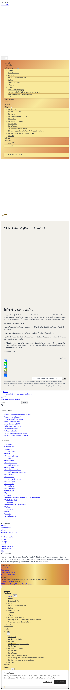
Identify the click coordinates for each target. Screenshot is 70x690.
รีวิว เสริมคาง (12, 124)
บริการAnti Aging (9, 451)
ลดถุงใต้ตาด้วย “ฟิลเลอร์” (12, 421)
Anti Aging (6, 381)
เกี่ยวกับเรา (8, 138)
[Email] (35, 372)
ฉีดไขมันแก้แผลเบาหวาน (13, 383)
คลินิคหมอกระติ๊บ (34, 381)
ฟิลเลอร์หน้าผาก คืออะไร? (12, 417)
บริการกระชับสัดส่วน (11, 456)
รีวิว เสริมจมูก (12, 126)
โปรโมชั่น (8, 65)
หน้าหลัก (8, 63)
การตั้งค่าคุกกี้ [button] (47, 682)
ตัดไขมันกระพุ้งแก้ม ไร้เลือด (30, 383)
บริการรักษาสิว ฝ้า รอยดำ (12, 479)
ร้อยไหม (10, 80)
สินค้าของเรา (9, 99)
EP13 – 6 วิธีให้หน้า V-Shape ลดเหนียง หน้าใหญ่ (16, 393)
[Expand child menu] (18, 68)
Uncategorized (9, 446)
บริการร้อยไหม (9, 477)
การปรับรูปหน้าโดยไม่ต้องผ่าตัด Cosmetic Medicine (24, 92)
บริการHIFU (8, 453)
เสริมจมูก (11, 87)
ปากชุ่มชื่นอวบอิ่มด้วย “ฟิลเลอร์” (14, 419)
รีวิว (5, 493)
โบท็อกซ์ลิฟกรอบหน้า (11, 428)
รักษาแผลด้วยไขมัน (22, 385)
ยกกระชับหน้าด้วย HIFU (12, 424)
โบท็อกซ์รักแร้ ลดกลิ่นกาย (12, 426)
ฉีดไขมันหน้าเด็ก (13, 73)
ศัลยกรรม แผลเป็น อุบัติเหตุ (45, 385)
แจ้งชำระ (8, 102)
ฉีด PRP (10, 70)
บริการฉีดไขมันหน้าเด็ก (11, 465)
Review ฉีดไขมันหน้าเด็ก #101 (10, 399)
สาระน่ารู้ (8, 104)
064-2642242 (5, 5)
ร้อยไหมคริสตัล (58, 383)
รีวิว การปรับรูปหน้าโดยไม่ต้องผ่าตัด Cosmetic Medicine (26, 131)
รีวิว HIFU (11, 136)
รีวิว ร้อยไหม (12, 119)
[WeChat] (35, 369)
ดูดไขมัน (11, 75)
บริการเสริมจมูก (9, 488)
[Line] (35, 363)
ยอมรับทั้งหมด (60, 682)
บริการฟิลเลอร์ (9, 474)
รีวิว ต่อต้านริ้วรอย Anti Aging (17, 128)
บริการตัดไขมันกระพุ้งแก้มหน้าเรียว (15, 472)
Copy (64, 378)
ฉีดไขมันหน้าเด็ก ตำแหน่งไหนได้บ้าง (16, 435)
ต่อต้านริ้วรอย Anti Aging (16, 90)
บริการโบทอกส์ (9, 491)
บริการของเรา (8, 596)
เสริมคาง (11, 85)
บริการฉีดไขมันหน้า (10, 463)
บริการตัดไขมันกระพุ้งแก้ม (12, 470)
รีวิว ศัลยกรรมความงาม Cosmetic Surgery (21, 133)
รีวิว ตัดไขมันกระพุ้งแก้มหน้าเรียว (18, 116)
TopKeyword (8, 444)
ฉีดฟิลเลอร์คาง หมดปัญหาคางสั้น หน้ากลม (18, 415)
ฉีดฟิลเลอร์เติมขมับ (10, 431)
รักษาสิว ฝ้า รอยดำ (14, 82)
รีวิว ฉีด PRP (12, 109)
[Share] (35, 375)
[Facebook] (35, 361)
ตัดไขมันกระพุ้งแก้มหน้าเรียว (17, 77)
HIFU (9, 97)
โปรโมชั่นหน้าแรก (10, 516)
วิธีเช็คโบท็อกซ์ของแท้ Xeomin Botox (16, 433)
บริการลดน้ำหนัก (9, 481)
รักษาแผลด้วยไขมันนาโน (33, 385)
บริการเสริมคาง (9, 486)
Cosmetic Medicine (13, 381)
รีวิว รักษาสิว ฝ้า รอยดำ (15, 121)
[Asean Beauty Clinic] (7, 54)
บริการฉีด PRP (9, 458)
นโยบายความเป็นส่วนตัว (47, 678)
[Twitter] (35, 366)
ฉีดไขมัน (45, 381)
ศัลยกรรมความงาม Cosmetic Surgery (20, 94)
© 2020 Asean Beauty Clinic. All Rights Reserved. (17, 584)
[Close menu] (1, 586)
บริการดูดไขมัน (9, 467)
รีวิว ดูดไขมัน (12, 114)
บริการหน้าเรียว (9, 484)
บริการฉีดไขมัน (9, 460)
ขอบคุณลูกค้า (8, 449)
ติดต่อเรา (8, 140)
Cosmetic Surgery (22, 381)
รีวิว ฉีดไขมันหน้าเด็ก (15, 112)
